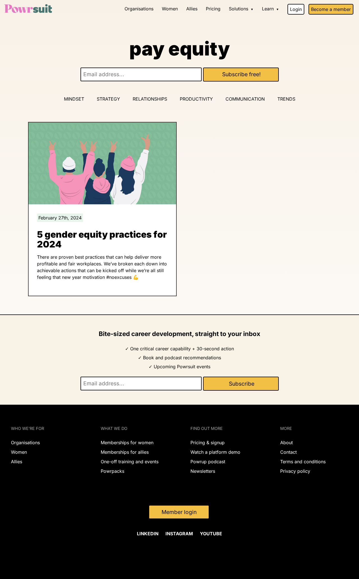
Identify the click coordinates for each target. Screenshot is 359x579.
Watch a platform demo (215, 452)
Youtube (211, 533)
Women (170, 8)
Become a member (331, 9)
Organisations (139, 8)
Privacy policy (295, 471)
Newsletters (202, 471)
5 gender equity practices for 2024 (102, 239)
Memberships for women (127, 442)
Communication (245, 99)
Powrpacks (112, 471)
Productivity (196, 99)
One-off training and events (129, 461)
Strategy (108, 99)
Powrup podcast (207, 461)
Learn (268, 8)
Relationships (150, 99)
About (286, 442)
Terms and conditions (303, 461)
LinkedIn (147, 533)
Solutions (238, 8)
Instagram (179, 533)
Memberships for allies (125, 452)
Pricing (213, 8)
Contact (288, 452)
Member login (179, 512)
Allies (191, 8)
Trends (286, 99)
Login (296, 9)
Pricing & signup (207, 442)
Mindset (74, 99)
